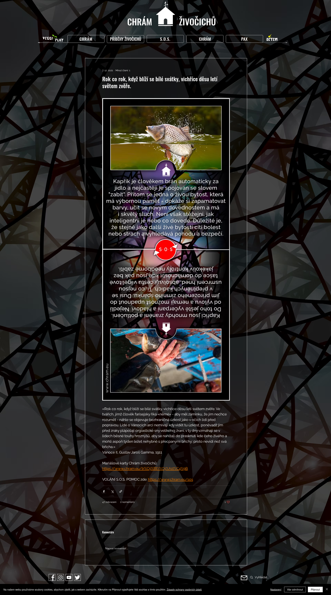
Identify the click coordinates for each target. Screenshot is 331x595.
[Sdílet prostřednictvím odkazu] (120, 491)
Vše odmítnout (295, 589)
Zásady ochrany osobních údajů (184, 589)
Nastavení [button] (275, 589)
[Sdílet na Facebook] (104, 491)
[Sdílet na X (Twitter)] (112, 491)
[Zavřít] (327, 589)
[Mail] (244, 578)
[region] (126, 39)
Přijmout (315, 589)
